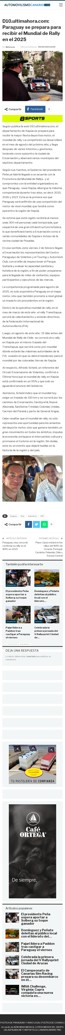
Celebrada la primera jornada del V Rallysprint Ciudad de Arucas (40, 960)
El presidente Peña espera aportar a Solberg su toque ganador (35, 918)
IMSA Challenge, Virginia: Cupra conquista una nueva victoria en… (37, 991)
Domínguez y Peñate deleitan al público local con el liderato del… (39, 933)
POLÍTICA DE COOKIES (52, 1022)
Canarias (38, 621)
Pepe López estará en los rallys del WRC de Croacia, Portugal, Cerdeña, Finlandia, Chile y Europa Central (49, 549)
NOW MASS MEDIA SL (24, 1027)
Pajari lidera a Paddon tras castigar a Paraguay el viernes (38, 947)
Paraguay (13, 516)
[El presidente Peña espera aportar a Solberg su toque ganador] (18, 578)
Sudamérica (32, 516)
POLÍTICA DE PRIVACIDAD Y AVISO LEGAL (20, 1022)
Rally (22, 516)
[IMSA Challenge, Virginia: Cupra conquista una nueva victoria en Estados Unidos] (12, 990)
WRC (42, 516)
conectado (31, 656)
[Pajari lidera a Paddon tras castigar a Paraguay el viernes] (18, 614)
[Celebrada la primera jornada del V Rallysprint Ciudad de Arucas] (46, 614)
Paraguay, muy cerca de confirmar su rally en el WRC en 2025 (15, 546)
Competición (11, 585)
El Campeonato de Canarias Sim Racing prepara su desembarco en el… (39, 975)
